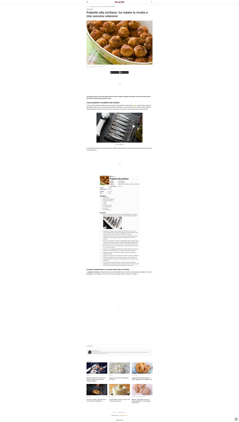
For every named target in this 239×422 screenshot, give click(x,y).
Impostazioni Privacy (119, 420)
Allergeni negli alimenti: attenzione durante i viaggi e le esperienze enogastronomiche (96, 379)
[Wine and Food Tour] (119, 1)
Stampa (113, 176)
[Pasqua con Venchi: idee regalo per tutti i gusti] (119, 368)
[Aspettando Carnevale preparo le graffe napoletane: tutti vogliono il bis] (142, 368)
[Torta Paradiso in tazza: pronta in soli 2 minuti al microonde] (119, 389)
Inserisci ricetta (115, 72)
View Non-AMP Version (123, 415)
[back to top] (236, 419)
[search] (151, 2)
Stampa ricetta (125, 72)
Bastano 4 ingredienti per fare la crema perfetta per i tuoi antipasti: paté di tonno (141, 401)
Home (88, 6)
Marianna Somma (95, 350)
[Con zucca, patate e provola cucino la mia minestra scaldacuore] (97, 389)
